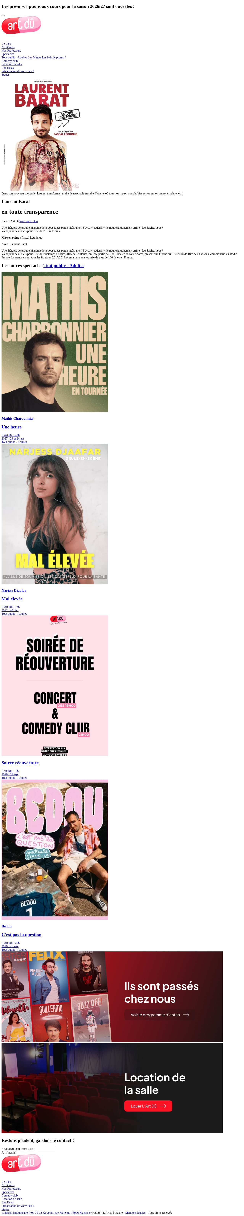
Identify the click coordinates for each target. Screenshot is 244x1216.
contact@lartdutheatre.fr (16, 1212)
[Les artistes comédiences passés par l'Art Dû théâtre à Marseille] (112, 1041)
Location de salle (12, 64)
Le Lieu (6, 43)
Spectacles (8, 54)
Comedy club (10, 60)
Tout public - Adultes (63, 265)
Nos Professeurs (11, 50)
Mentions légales (135, 1212)
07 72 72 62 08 (40, 1212)
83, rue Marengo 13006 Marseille (70, 1212)
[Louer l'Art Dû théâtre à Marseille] (112, 1132)
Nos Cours (8, 47)
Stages (5, 74)
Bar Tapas (8, 67)
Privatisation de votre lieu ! (18, 71)
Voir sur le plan (28, 221)
